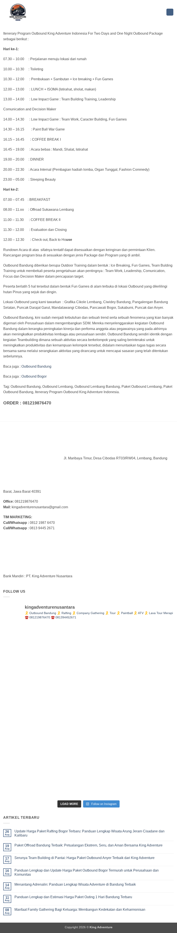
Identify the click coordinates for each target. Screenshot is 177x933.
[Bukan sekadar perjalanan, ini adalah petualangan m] (88, 653)
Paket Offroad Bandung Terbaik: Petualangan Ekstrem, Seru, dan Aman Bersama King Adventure (88, 845)
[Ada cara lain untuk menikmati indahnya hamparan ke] (31, 653)
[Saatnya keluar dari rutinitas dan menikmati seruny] (31, 769)
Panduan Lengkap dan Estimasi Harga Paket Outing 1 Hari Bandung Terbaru (73, 897)
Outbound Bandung (36, 366)
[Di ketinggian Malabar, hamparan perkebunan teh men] (146, 769)
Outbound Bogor (34, 376)
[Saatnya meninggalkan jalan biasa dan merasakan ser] (88, 769)
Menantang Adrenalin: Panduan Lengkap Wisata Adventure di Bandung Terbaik (75, 884)
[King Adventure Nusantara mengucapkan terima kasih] (31, 711)
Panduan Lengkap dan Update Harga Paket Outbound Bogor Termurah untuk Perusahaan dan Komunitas (86, 872)
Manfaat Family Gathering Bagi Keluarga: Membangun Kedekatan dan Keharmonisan (79, 909)
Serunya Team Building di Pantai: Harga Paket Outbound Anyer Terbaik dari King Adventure (84, 858)
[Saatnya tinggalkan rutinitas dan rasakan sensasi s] (146, 653)
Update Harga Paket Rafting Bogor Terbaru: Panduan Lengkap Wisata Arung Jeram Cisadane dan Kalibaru (89, 833)
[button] (169, 12)
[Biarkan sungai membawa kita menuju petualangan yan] (146, 711)
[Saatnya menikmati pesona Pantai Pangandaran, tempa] (88, 711)
